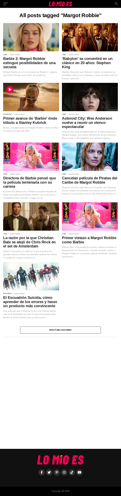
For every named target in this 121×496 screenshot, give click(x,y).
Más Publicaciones (60, 330)
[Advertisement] (26, 392)
